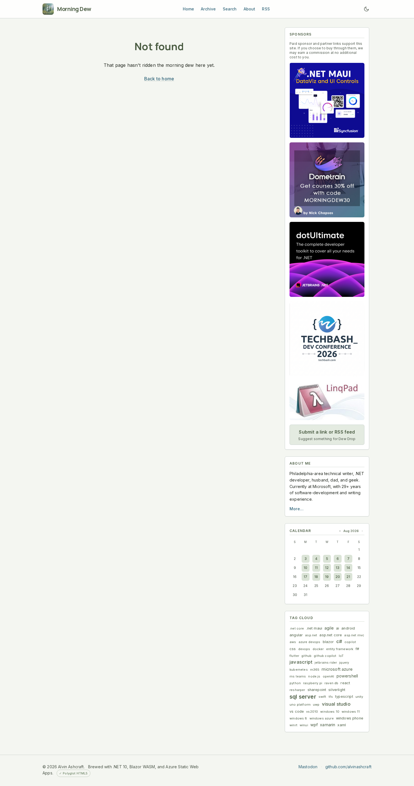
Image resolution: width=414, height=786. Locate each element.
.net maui (314, 628)
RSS (266, 8)
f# (357, 649)
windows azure (322, 718)
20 (337, 577)
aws (293, 642)
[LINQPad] (327, 400)
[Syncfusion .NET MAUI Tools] (327, 100)
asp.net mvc (354, 635)
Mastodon (308, 766)
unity (359, 697)
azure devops (309, 642)
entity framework (339, 649)
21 (348, 577)
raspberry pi (312, 683)
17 (305, 577)
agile (329, 628)
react (345, 683)
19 (327, 577)
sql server (303, 696)
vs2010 (312, 712)
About (249, 8)
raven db (331, 683)
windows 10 (329, 712)
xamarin (327, 724)
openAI (328, 676)
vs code (297, 711)
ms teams (298, 676)
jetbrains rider (326, 662)
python (295, 683)
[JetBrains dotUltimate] (327, 259)
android (348, 628)
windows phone (349, 718)
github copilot (325, 656)
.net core (297, 628)
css (293, 649)
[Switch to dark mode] (366, 9)
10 (305, 568)
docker (318, 649)
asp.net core (330, 635)
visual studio (336, 704)
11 (316, 568)
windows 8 (298, 718)
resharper (297, 690)
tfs (331, 697)
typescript (344, 696)
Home (188, 8)
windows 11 (351, 712)
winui (304, 725)
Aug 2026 (351, 531)
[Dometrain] (327, 179)
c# (339, 641)
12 (327, 568)
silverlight (336, 690)
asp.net (311, 635)
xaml (341, 725)
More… (297, 508)
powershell (347, 676)
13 (337, 568)
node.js (314, 676)
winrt (293, 725)
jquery (344, 662)
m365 (315, 670)
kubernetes (299, 670)
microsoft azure (337, 669)
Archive (208, 8)
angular (296, 635)
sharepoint (317, 690)
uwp (316, 704)
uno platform (300, 704)
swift (322, 697)
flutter (294, 656)
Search (230, 8)
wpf (314, 724)
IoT (341, 656)
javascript (301, 662)
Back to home (159, 78)
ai (337, 628)
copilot (350, 642)
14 (348, 568)
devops (304, 649)
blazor (328, 642)
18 (316, 577)
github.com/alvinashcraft (348, 766)
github (306, 656)
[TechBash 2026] (327, 338)
